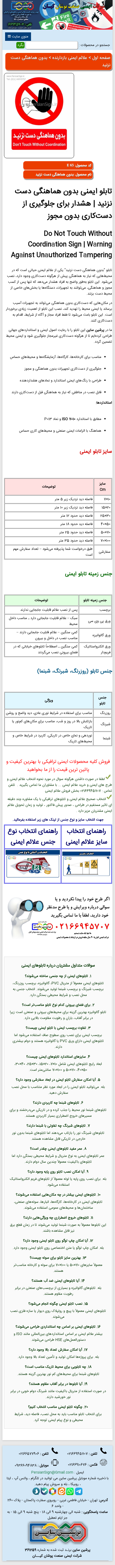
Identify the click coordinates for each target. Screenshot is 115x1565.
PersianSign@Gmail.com (52, 1472)
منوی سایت (19, 37)
